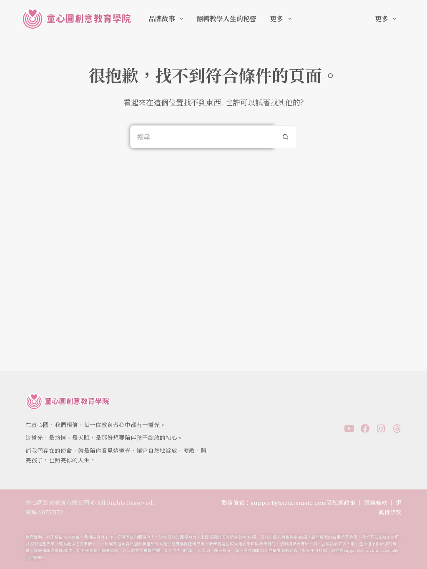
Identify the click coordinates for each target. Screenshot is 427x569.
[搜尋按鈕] (285, 136)
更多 (276, 18)
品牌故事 (161, 18)
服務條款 (375, 502)
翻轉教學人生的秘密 (226, 18)
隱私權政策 (341, 502)
